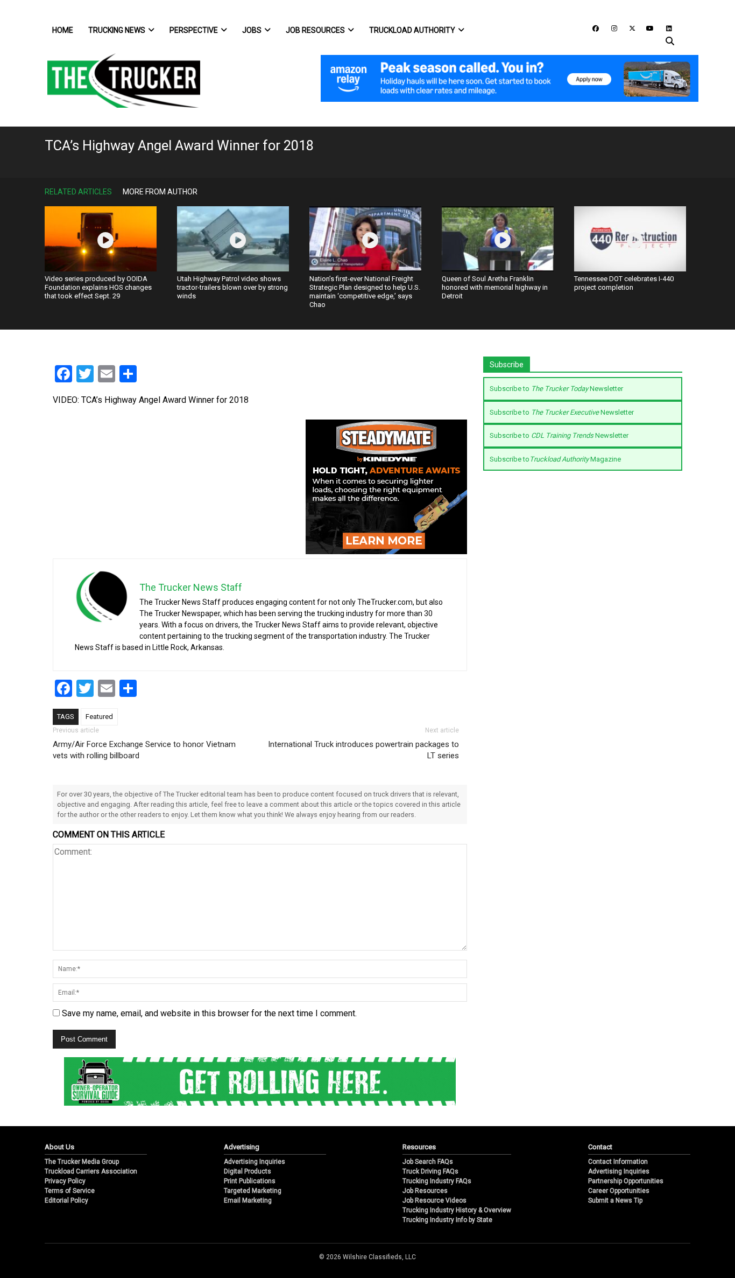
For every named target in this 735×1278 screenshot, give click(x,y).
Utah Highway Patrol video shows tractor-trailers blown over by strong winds (232, 287)
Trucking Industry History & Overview (456, 1210)
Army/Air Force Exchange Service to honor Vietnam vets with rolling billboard (144, 749)
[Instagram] (610, 28)
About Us (59, 1147)
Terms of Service (70, 1191)
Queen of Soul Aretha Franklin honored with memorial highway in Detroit (495, 287)
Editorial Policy (66, 1200)
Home (62, 30)
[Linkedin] (664, 28)
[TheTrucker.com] (118, 80)
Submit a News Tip (615, 1200)
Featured (99, 717)
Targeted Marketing (252, 1191)
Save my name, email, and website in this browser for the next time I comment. (209, 1013)
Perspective (193, 30)
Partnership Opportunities (625, 1181)
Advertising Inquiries (254, 1161)
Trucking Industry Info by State (447, 1220)
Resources (419, 1147)
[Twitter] (628, 28)
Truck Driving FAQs (430, 1171)
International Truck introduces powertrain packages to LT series (363, 749)
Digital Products (247, 1171)
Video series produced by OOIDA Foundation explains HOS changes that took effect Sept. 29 (98, 287)
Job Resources (315, 30)
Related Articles (78, 191)
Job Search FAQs (427, 1161)
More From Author (160, 191)
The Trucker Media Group (82, 1161)
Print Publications (249, 1181)
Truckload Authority (412, 30)
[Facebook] (592, 28)
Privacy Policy (65, 1181)
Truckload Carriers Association (91, 1171)
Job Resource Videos (434, 1200)
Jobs (252, 30)
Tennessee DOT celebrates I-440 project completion (624, 283)
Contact (600, 1147)
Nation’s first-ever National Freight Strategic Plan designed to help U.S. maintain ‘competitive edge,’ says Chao (364, 292)
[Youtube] (647, 28)
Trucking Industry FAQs (436, 1181)
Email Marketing (248, 1200)
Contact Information (618, 1161)
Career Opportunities (618, 1191)
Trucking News (116, 30)
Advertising (241, 1147)
